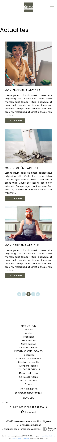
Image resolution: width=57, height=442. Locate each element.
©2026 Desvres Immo (18, 421)
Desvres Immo (28, 373)
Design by (52, 429)
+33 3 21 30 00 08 (28, 389)
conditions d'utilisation (20, 438)
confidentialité (47, 436)
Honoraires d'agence (30, 425)
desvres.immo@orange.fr (28, 392)
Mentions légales (42, 421)
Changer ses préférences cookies (22, 429)
